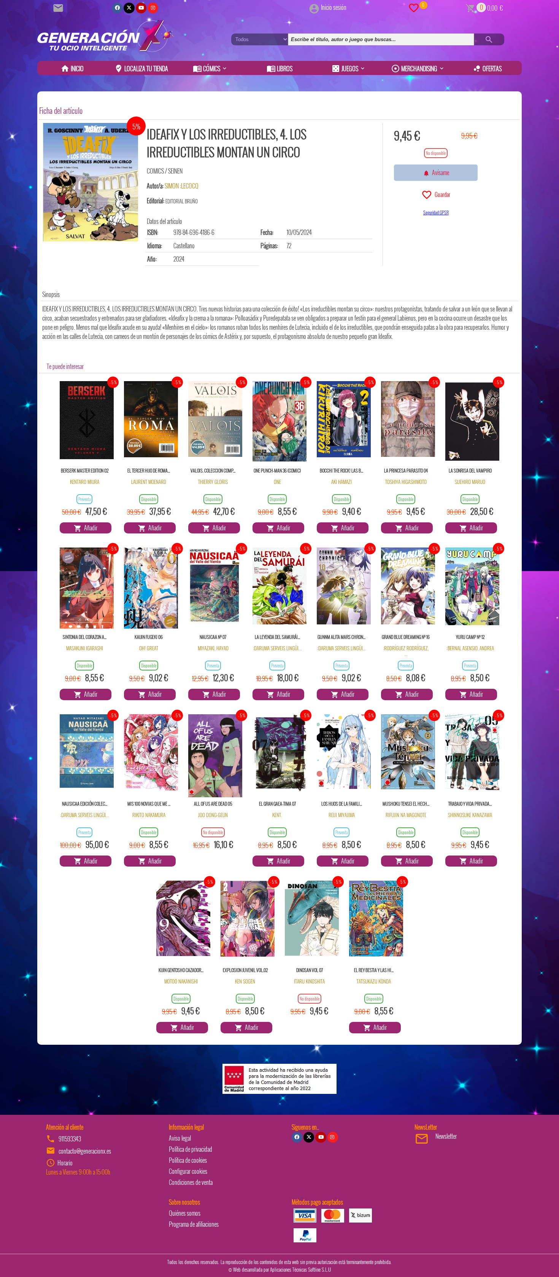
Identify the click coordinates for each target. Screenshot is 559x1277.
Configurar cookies (188, 1171)
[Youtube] (141, 8)
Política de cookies (188, 1160)
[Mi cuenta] (314, 7)
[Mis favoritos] (413, 7)
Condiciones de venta (191, 1182)
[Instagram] (153, 8)
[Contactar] (59, 7)
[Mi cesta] (470, 7)
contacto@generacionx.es (85, 1151)
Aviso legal (180, 1138)
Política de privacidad (190, 1149)
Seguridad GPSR (436, 212)
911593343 (70, 1138)
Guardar (441, 194)
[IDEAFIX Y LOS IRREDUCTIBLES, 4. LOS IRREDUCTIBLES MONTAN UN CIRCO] (90, 182)
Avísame (439, 172)
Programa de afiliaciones (194, 1224)
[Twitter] (129, 8)
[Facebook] (117, 8)
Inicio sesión (333, 7)
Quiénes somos (184, 1213)
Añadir (89, 527)
